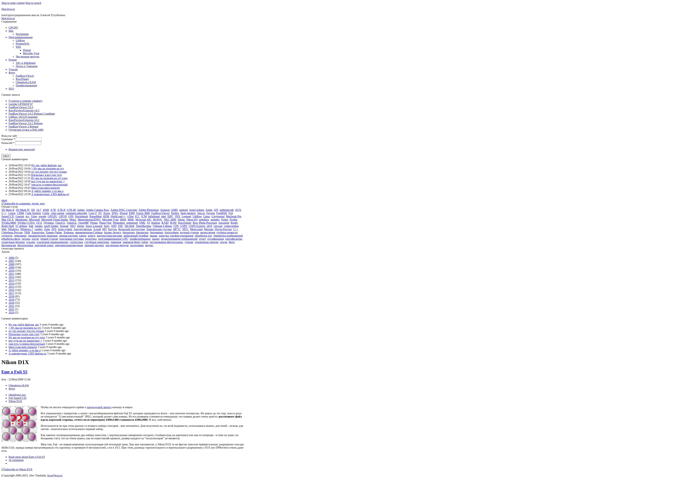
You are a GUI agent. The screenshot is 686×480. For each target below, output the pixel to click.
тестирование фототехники (166, 242)
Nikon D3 (192, 219)
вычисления (207, 232)
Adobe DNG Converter (123, 209)
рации (156, 238)
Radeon (155, 222)
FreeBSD (221, 213)
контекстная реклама (109, 235)
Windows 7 (26, 229)
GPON (63, 216)
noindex (215, 219)
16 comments (16, 460)
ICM (144, 216)
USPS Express (197, 226)
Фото (12, 72)
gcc (27, 216)
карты (82, 235)
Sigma (80, 226)
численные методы (117, 245)
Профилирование (26, 85)
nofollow (204, 219)
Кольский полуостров (131, 229)
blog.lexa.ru (8, 9)
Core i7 (93, 213)
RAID (165, 222)
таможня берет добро (135, 242)
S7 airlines (21, 226)
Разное (13, 59)
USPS (183, 226)
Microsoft (34, 219)
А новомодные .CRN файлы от (50, 194)
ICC (137, 216)
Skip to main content (13, 2)
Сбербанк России (12, 232)
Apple (208, 209)
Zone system (65, 229)
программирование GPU (113, 238)
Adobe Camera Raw (97, 209)
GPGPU (13, 27)
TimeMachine (143, 226)
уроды (223, 242)
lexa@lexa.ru (54, 475)
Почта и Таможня (26, 66)
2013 (11, 280)
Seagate (64, 226)
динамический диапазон (43, 235)
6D (33, 209)
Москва (208, 229)
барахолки (142, 232)
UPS (176, 226)
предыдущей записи (99, 407)
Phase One (105, 222)
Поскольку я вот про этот (46, 174)
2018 (11, 296)
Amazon (165, 209)
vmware (218, 226)
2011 (11, 273)
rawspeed (223, 222)
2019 (11, 299)
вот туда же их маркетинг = (48, 181)
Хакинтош (37, 232)
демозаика (20, 235)
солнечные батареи (13, 242)
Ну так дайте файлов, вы (46, 165)
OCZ (39, 222)
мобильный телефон (136, 235)
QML (142, 222)
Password (7, 142)
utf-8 (209, 226)
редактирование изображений (179, 238)
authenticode (227, 209)
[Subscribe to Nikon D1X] (17, 469)
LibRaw (20, 40)
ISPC (170, 216)
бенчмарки (156, 232)
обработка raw (203, 235)
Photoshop (119, 222)
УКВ (27, 232)
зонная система (68, 235)
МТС (185, 229)
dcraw (106, 213)
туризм (189, 242)
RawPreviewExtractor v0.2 (24, 120)
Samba (39, 226)
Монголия (196, 229)
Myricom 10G (143, 219)
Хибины (68, 232)
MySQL (157, 219)
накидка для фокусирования (176, 235)
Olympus (49, 222)
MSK (131, 219)
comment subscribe (76, 213)
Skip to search (33, 2)
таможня (116, 242)
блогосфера (172, 232)
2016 (11, 289)
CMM (20, 213)
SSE (120, 226)
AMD (174, 209)
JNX (177, 216)
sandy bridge (51, 226)
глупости (7, 235)
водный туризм (189, 232)
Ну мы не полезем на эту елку (49, 178)
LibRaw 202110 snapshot (23, 116)
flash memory (188, 213)
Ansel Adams (196, 209)
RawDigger (22, 79)
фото (232, 242)
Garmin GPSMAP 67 (21, 104)
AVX (238, 209)
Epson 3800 (143, 213)
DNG (115, 213)
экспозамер (137, 245)
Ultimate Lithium (162, 226)
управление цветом (206, 242)
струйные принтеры (96, 242)
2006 (11, 257)
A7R (53, 209)
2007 (11, 260)
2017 (11, 293)
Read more (27, 456)
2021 (11, 306)
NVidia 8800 (8, 222)
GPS (71, 216)
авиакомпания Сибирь (89, 232)
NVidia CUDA (26, 222)
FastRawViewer (25, 75)
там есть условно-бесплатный (49, 184)
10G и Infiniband (25, 62)
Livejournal (218, 216)
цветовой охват (44, 245)
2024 (11, 312)
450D (46, 209)
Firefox (175, 213)
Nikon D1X (15, 401)
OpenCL (60, 222)
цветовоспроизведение (69, 245)
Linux (206, 216)
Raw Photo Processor (205, 222)
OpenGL (72, 222)
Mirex (72, 219)
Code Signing (33, 213)
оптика (26, 238)
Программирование (21, 37)
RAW (173, 222)
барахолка (129, 232)
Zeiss (47, 229)
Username (8, 139)
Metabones (21, 219)
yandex (38, 229)
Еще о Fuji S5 (14, 371)
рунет (202, 238)
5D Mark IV (23, 209)
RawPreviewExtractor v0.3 (24, 110)
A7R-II (61, 209)
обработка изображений (228, 235)
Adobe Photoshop (148, 209)
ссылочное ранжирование (52, 242)
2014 (11, 283)
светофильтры (233, 238)
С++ (235, 229)
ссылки (30, 242)
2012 (11, 277)
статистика (76, 242)
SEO (11, 88)
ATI (216, 209)
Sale (31, 226)
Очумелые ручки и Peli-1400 (26, 129)
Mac (11, 30)
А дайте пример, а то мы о (47, 190)
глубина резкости (227, 232)
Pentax (94, 222)
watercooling (231, 226)
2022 (11, 309)
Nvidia (233, 219)
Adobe (81, 209)
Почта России (223, 229)
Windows (13, 229)
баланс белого (112, 232)
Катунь (112, 229)
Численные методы (27, 56)
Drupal (27, 50)
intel (163, 216)
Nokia (224, 219)
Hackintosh (22, 34)
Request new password (22, 149)
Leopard (186, 216)
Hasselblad (95, 216)
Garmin (20, 216)
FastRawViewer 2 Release (23, 126)
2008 (11, 264)
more (4, 200)
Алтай (97, 229)
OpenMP (83, 222)
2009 (11, 267)
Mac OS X (7, 219)
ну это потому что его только (49, 171)
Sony (107, 226)
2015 (11, 286)
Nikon (181, 219)
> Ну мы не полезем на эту (47, 168)
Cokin (45, 213)
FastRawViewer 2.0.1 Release (26, 123)
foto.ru (201, 213)
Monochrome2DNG (89, 219)
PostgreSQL (23, 43)
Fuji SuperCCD (17, 397)
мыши (153, 235)
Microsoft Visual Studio (54, 219)
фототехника (25, 245)
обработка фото (10, 238)
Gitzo (34, 216)
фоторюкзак (8, 245)
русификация (215, 238)
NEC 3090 (170, 219)
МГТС (177, 229)
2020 (11, 302)
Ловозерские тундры (159, 229)
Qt (148, 222)
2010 (11, 270)
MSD (123, 219)
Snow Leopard (94, 226)
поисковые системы (71, 238)
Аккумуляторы (83, 229)
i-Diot (130, 216)
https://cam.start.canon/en (45, 187)
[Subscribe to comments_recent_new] (23, 203)
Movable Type (31, 53)
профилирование (140, 238)
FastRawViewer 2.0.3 (21, 107)
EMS (132, 213)
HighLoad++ (118, 216)
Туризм (13, 69)
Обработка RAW (26, 82)
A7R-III (71, 209)
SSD (113, 226)
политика (91, 238)
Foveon (210, 213)
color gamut (57, 213)
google (42, 216)
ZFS (53, 229)
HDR (106, 216)
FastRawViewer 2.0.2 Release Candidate (32, 113)
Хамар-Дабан (54, 232)
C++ (4, 213)
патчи (35, 238)
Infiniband (154, 216)
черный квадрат (94, 245)
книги (91, 235)
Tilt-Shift (129, 226)
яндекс (149, 245)
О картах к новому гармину (26, 100)
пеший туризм (49, 238)
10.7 (38, 209)
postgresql (132, 222)
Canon (12, 213)
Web (18, 46)
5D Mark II (7, 209)
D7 (100, 213)
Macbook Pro (233, 216)
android (183, 209)
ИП (104, 229)
